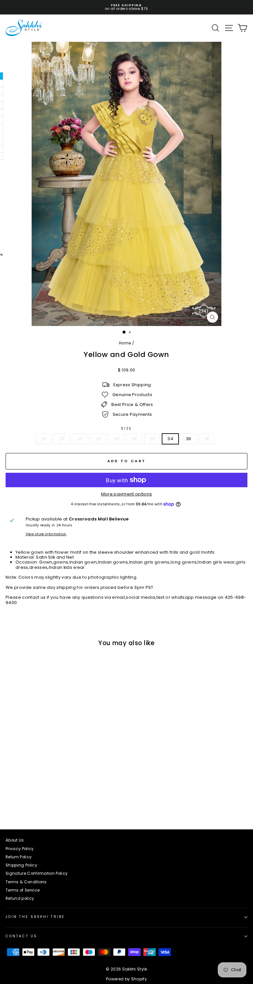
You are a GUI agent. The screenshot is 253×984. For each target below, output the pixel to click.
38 (207, 439)
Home (125, 343)
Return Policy (19, 857)
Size (126, 429)
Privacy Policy (20, 848)
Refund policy (20, 898)
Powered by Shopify (126, 979)
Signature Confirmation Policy (37, 873)
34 (170, 439)
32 (134, 439)
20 (44, 439)
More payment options (126, 494)
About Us (15, 840)
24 (80, 439)
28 (116, 439)
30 (152, 439)
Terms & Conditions (26, 882)
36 (188, 439)
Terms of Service (23, 890)
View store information (46, 534)
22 (62, 439)
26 (98, 439)
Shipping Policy (21, 865)
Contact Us (21, 936)
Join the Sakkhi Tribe (35, 916)
